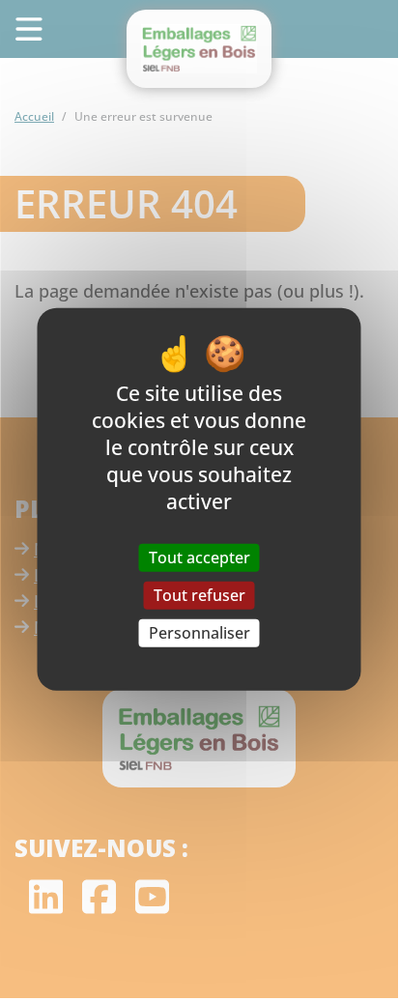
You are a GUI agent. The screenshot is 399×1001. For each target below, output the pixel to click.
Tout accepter (199, 556)
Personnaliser (199, 633)
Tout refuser (199, 594)
